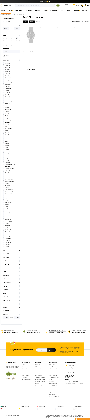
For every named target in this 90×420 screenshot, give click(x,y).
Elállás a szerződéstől (54, 373)
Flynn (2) (7, 107)
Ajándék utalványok (26, 379)
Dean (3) (7, 95)
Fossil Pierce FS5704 (47, 45)
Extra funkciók (6, 300)
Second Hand (25, 375)
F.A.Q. (50, 388)
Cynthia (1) (7, 244)
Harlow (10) (7, 217)
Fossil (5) (8, 55)
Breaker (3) (7, 225)
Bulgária (4, 406)
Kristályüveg (6, 275)
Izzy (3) (6, 126)
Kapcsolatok (51, 381)
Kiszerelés (5, 314)
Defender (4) (8, 206)
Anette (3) (7, 65)
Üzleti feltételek (52, 364)
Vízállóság (5, 289)
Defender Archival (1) (10, 99)
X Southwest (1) (8, 202)
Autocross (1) (8, 238)
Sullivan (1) (7, 185)
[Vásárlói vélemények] (5, 13)
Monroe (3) (7, 151)
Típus (4, 293)
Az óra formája (7, 282)
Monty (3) (7, 154)
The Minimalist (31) (9, 192)
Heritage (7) (7, 213)
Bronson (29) (8, 78)
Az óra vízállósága (53, 383)
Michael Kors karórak (39, 371)
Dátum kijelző (6, 297)
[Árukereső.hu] (58, 7)
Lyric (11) (7, 143)
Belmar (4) (7, 73)
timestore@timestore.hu (73, 369)
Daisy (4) (7, 90)
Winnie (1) (7, 200)
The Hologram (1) (9, 189)
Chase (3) (7, 80)
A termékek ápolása (53, 386)
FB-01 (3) (7, 208)
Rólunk (50, 379)
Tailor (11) (7, 187)
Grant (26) (7, 122)
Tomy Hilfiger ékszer (39, 373)
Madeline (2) (8, 147)
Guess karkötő (38, 375)
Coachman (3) (8, 84)
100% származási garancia (57, 331)
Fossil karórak (12, 14)
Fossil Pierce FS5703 (31, 45)
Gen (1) (6, 116)
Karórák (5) (7, 310)
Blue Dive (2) (8, 229)
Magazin (51, 392)
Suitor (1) (7, 246)
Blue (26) (7, 204)
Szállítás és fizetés (53, 369)
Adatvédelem (52, 367)
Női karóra (37, 367)
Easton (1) (7, 215)
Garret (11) (7, 113)
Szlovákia (59, 409)
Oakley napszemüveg (40, 381)
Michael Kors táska (39, 386)
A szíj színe (6, 264)
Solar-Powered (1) (9, 179)
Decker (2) (7, 97)
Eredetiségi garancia (53, 377)
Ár (3, 25)
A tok (4, 268)
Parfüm (23, 373)
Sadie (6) (7, 175)
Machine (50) (8, 145)
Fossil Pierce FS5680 (31, 69)
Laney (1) (7, 223)
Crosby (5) (7, 236)
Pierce (31, 21)
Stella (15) (7, 183)
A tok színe (6, 257)
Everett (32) (7, 103)
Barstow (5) (7, 71)
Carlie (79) (7, 63)
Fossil (25, 21)
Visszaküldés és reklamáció (55, 371)
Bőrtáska (37, 383)
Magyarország (78, 406)
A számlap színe (7, 261)
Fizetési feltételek (53, 375)
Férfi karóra (37, 364)
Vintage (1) (7, 196)
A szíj (4, 271)
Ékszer (23, 367)
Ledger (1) (7, 141)
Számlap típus (6, 279)
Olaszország (5, 409)
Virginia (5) (7, 198)
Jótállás (5, 304)
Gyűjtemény (6, 60)
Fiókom (77, 5)
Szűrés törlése (38, 21)
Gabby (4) (7, 111)
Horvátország (42, 406)
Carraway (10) (8, 219)
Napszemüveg (25, 369)
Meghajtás (5, 286)
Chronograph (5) (9, 82)
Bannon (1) (7, 69)
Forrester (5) (8, 109)
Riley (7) (7, 173)
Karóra (23, 364)
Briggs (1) (7, 76)
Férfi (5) (7, 253)
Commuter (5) (8, 86)
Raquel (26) (7, 170)
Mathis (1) (7, 149)
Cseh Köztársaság (25, 406)
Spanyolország (42, 409)
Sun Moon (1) (8, 234)
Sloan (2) (7, 227)
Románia (23, 409)
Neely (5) (7, 158)
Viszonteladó (52, 394)
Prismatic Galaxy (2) (9, 168)
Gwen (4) (7, 124)
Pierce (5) (7, 166)
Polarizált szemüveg (39, 377)
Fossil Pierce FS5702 (64, 45)
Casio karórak (38, 369)
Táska (23, 371)
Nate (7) (7, 156)
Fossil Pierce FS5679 (81, 45)
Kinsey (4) (7, 137)
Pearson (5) (7, 240)
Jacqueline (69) (8, 128)
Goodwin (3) (8, 120)
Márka (4, 35)
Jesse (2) (7, 130)
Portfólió (5, 307)
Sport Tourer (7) (8, 221)
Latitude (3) (7, 139)
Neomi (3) (7, 160)
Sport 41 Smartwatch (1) (10, 181)
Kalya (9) (7, 135)
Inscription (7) (8, 211)
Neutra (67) (7, 162)
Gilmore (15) (7, 232)
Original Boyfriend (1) (10, 164)
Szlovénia (77, 409)
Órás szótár (51, 390)
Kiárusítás (24, 377)
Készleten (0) (8, 21)
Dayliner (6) (7, 92)
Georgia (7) (7, 118)
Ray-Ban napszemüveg (40, 379)
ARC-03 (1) (7, 67)
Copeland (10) (8, 88)
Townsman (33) (8, 194)
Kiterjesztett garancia (54, 396)
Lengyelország (60, 406)
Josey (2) (7, 132)
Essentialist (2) (8, 101)
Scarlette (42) (8, 177)
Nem (4, 250)
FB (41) (6, 105)
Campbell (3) (8, 242)
